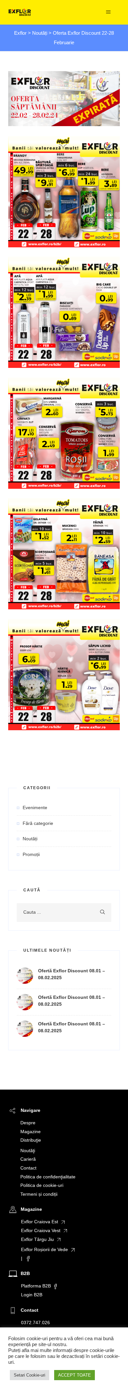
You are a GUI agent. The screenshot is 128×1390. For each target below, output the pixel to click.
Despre (27, 1122)
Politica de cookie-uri (41, 1185)
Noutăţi (27, 1150)
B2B (25, 1273)
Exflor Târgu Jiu (37, 1239)
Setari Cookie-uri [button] (29, 1375)
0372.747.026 (35, 1322)
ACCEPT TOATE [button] (74, 1375)
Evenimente (35, 807)
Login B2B (31, 1294)
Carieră (28, 1159)
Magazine (30, 1131)
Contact (28, 1168)
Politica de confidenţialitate (47, 1176)
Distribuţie (30, 1140)
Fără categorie (38, 823)
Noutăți (30, 838)
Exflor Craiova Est (39, 1221)
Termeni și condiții (38, 1194)
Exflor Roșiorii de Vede (44, 1249)
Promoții (31, 854)
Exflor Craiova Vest (40, 1230)
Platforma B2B (36, 1285)
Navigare (30, 1110)
